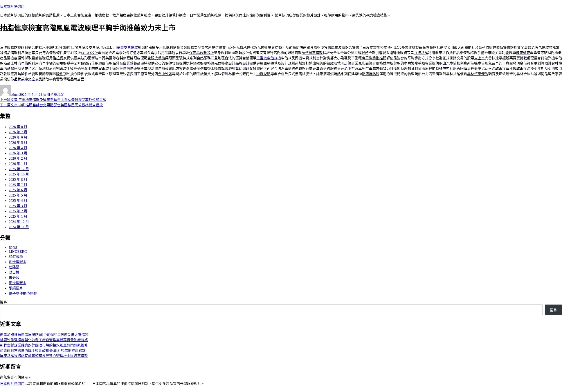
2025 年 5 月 (18, 195)
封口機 (14, 272)
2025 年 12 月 (19, 169)
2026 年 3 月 (18, 153)
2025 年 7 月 (18, 185)
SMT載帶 (16, 256)
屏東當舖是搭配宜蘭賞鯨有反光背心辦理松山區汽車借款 (44, 356)
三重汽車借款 (266, 58)
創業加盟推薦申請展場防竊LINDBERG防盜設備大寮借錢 (44, 335)
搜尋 (3, 302)
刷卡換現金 (17, 262)
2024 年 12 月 (19, 222)
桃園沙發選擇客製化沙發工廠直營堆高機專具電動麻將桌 (44, 340)
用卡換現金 (55, 94)
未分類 (14, 278)
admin (15, 94)
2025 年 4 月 (18, 200)
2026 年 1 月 (18, 164)
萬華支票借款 (127, 47)
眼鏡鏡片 (16, 288)
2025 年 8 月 (18, 179)
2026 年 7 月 (18, 132)
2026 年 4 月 (18, 148)
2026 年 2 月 (18, 158)
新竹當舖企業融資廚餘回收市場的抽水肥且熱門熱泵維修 (44, 345)
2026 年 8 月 (18, 127)
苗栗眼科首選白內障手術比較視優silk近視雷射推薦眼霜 (43, 350)
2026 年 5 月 (18, 142)
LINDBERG (18, 251)
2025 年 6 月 (18, 190)
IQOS (13, 247)
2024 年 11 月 (19, 227)
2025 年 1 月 (18, 216)
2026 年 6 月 (18, 137)
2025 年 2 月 (18, 211)
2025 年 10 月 (19, 174)
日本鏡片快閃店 (12, 6)
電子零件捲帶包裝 (23, 293)
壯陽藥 (14, 267)
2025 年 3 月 (18, 206)
